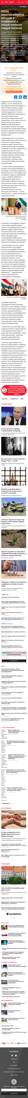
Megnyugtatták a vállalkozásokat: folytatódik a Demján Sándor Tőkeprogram (13, 903)
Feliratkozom (14, 660)
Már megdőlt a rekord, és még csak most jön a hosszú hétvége (13, 856)
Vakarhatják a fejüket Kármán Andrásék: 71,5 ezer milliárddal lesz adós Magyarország (12, 618)
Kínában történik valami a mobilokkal (14, 1011)
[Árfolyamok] (22, 2)
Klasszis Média (14, 1075)
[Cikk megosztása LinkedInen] (25, 97)
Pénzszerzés (5, 864)
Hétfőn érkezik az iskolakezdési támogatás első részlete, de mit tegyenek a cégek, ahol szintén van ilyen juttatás (13, 993)
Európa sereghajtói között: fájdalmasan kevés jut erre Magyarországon (10, 834)
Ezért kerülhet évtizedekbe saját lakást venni (12, 889)
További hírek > (5, 803)
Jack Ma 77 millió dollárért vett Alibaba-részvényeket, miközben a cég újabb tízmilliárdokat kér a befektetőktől (17, 756)
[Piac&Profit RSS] (16, 1055)
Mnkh (21, 398)
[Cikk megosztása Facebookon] (15, 97)
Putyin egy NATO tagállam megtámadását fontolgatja (11, 430)
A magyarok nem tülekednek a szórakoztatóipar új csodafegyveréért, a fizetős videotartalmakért (13, 708)
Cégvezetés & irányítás (9, 962)
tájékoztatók (14, 1072)
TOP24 (5, 594)
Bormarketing (14, 398)
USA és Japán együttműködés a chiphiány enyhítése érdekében (12, 676)
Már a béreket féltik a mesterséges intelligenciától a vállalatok (11, 958)
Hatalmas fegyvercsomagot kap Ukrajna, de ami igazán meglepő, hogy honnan (12, 521)
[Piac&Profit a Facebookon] (12, 1055)
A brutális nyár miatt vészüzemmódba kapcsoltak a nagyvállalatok (16, 981)
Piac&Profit (19, 60)
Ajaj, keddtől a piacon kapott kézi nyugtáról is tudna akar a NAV (13, 703)
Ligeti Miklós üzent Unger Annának (10, 597)
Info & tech (5, 923)
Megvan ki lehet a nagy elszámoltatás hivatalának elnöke (14, 714)
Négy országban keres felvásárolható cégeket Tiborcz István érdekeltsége (16, 731)
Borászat (5, 398)
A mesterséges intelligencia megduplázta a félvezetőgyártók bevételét (16, 942)
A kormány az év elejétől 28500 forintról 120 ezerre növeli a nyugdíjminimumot (12, 719)
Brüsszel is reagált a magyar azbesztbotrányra (13, 636)
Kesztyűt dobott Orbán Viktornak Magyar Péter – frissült (13, 460)
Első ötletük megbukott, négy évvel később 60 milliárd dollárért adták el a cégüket (16, 742)
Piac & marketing (7, 1000)
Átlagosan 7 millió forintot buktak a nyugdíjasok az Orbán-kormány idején (14, 584)
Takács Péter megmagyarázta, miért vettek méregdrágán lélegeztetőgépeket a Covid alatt (13, 602)
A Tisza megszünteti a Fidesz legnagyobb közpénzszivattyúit (12, 693)
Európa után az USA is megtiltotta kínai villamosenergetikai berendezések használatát (16, 934)
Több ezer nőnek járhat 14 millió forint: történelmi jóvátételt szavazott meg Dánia (12, 646)
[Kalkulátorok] (19, 2)
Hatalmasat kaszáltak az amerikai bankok (12, 897)
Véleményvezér (6, 404)
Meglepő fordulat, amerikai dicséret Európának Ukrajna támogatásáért (13, 682)
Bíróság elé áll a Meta (7, 1025)
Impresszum (14, 1059)
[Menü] (2, 2)
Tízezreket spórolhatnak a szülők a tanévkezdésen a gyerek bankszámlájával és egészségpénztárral (12, 670)
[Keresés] (26, 2)
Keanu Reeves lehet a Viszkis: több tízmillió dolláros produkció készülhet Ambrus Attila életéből (16, 771)
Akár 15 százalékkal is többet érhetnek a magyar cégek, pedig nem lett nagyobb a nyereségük (16, 789)
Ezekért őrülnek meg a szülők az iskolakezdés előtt (16, 1019)
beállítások (21, 1072)
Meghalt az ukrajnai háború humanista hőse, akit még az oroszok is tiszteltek (11, 491)
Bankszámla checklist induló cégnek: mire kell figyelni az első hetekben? (16, 974)
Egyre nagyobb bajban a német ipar (11, 996)
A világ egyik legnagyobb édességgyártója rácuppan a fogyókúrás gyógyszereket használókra (13, 953)
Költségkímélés (6, 808)
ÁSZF (14, 1062)
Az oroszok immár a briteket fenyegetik (11, 698)
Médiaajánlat (14, 1065)
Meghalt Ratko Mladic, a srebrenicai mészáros (13, 631)
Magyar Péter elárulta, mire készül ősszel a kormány (12, 641)
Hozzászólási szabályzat (14, 1068)
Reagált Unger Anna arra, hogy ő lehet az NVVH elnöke (13, 607)
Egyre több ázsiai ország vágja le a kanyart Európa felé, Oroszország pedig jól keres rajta (13, 627)
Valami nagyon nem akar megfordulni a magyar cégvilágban (17, 965)
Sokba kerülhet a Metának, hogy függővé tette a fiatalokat (16, 1004)
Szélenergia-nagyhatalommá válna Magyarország (10, 850)
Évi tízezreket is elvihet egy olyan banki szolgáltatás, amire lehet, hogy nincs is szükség (13, 845)
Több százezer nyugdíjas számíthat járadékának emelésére (13, 687)
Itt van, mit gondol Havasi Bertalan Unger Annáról (11, 613)
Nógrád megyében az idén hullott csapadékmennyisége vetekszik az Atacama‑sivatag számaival (13, 553)
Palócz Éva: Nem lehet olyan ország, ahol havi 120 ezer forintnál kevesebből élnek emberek (13, 908)
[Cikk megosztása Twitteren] (20, 97)
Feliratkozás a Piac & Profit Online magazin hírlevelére (14, 1087)
